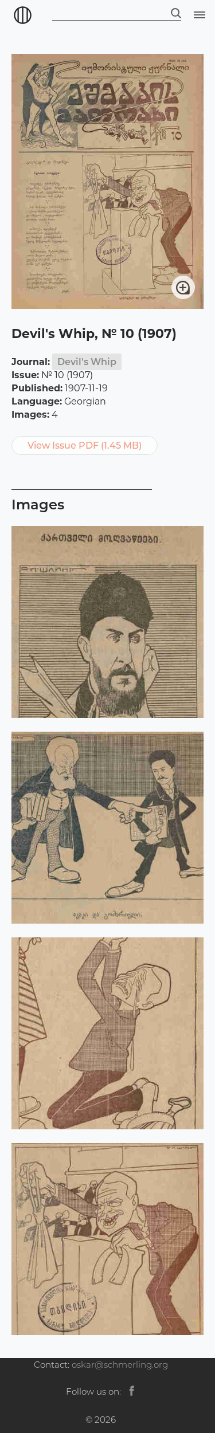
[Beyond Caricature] (19, 15)
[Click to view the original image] (107, 305)
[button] (198, 15)
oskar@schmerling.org (120, 1364)
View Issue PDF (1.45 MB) (85, 445)
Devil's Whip (86, 361)
